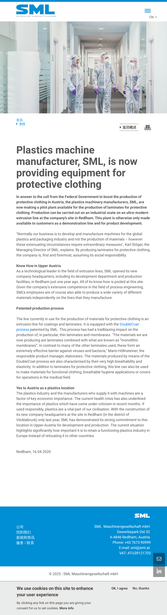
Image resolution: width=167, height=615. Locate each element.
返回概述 (129, 127)
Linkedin (159, 571)
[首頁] (35, 10)
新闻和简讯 (25, 537)
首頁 (19, 120)
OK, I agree (119, 588)
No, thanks (141, 588)
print (148, 127)
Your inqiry (159, 559)
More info (66, 608)
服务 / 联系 (25, 542)
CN (151, 17)
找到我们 (23, 531)
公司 (20, 526)
